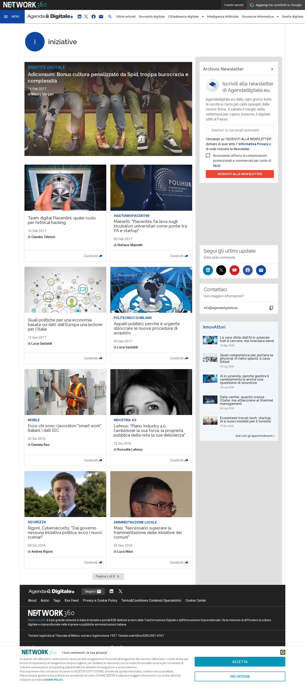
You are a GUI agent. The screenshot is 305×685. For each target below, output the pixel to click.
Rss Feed (72, 600)
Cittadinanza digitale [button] (183, 16)
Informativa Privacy (253, 144)
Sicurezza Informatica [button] (258, 16)
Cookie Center (195, 600)
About (32, 600)
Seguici (90, 591)
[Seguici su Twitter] (221, 270)
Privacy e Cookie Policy (100, 600)
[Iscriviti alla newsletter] (261, 270)
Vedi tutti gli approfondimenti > (255, 435)
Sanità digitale (292, 16)
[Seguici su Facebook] (248, 270)
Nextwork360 (37, 620)
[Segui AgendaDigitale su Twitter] (120, 592)
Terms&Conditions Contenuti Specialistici (151, 600)
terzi (216, 166)
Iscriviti (240, 174)
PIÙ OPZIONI (240, 676)
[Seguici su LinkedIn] (208, 270)
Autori (45, 600)
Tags (56, 600)
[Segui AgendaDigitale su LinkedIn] (111, 592)
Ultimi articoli (125, 16)
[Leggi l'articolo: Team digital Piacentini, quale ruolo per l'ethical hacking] (65, 213)
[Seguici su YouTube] (234, 270)
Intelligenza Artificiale (223, 16)
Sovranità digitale (152, 16)
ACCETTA (240, 661)
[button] (12, 16)
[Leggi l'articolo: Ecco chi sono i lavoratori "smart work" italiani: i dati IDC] (65, 417)
